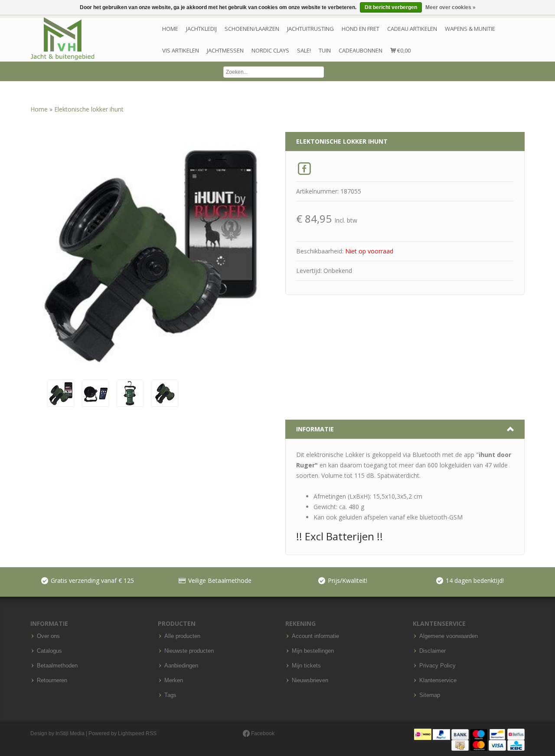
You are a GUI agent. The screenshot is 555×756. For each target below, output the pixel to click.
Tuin (325, 50)
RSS (151, 733)
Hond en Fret (360, 29)
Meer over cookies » (450, 7)
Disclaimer (432, 651)
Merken (173, 680)
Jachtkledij (201, 29)
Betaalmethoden (57, 666)
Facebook (262, 733)
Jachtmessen (225, 50)
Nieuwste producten (189, 651)
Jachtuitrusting (310, 29)
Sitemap (429, 695)
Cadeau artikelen (412, 29)
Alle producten (182, 636)
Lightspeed (131, 733)
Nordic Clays (270, 50)
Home (170, 29)
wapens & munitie (470, 29)
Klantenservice (438, 680)
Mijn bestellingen (313, 651)
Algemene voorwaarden (448, 636)
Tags (170, 695)
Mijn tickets (306, 666)
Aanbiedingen (181, 666)
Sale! (304, 50)
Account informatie (315, 636)
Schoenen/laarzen (252, 29)
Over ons (48, 636)
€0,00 (403, 50)
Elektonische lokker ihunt (89, 109)
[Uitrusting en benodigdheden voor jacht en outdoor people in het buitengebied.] (62, 39)
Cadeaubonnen (360, 50)
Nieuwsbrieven (310, 680)
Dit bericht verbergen (391, 7)
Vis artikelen (180, 50)
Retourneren (52, 680)
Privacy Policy (437, 666)
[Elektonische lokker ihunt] (61, 392)
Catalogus (49, 651)
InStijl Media (70, 733)
